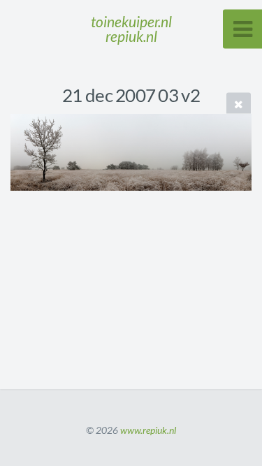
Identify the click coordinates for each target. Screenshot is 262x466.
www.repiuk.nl (148, 430)
